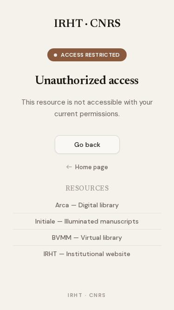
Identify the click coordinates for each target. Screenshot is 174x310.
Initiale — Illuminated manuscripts (87, 221)
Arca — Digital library (87, 205)
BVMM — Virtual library (87, 237)
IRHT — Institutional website (87, 254)
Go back (87, 144)
